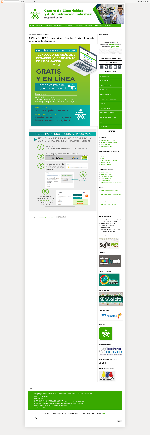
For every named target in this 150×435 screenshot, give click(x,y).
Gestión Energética (106, 162)
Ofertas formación (105, 144)
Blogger (104, 413)
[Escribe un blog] (59, 217)
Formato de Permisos (106, 202)
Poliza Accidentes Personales (108, 204)
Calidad (102, 156)
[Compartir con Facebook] (63, 217)
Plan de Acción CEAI (106, 172)
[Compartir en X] (61, 217)
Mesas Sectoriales (105, 180)
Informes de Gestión (106, 178)
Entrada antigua (90, 224)
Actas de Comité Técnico (107, 176)
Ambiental (103, 158)
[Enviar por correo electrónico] (58, 217)
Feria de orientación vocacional (109, 142)
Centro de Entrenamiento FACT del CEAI (111, 194)
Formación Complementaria (108, 140)
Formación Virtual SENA (106, 146)
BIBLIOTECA (103, 212)
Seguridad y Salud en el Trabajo (109, 160)
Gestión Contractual (106, 164)
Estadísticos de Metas (106, 174)
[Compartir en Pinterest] (65, 217)
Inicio (63, 224)
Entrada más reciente (35, 224)
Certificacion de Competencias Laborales (111, 182)
